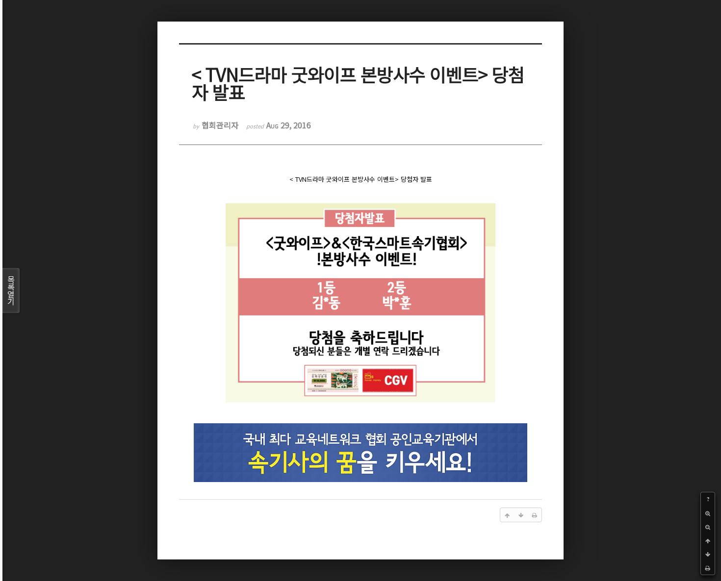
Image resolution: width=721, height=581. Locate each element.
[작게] (708, 526)
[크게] (708, 513)
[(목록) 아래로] (708, 554)
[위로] (708, 540)
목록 (11, 290)
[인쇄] (708, 568)
